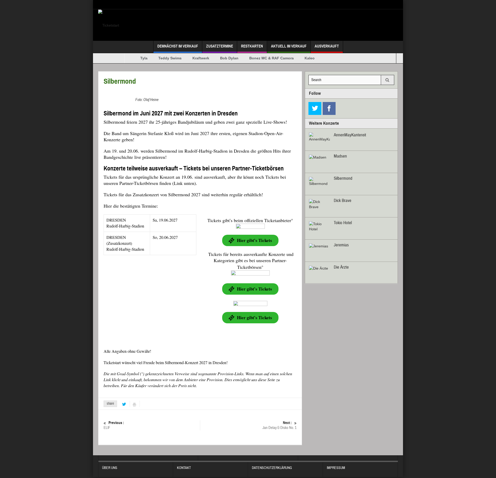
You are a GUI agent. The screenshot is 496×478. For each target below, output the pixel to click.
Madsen (340, 156)
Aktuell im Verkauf (289, 46)
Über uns (109, 468)
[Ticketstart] (108, 25)
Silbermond (343, 178)
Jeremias (341, 244)
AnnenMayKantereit (350, 134)
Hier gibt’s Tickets (254, 240)
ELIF (114, 425)
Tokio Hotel (343, 222)
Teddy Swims (164, 58)
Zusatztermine (219, 46)
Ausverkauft (327, 46)
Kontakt (184, 468)
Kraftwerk (195, 58)
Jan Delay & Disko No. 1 (279, 425)
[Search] (387, 80)
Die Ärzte (341, 267)
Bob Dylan (224, 58)
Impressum (336, 468)
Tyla (138, 58)
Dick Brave (342, 200)
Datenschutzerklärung (272, 468)
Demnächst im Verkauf (177, 46)
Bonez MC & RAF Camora (266, 58)
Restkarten (252, 46)
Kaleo (304, 58)
